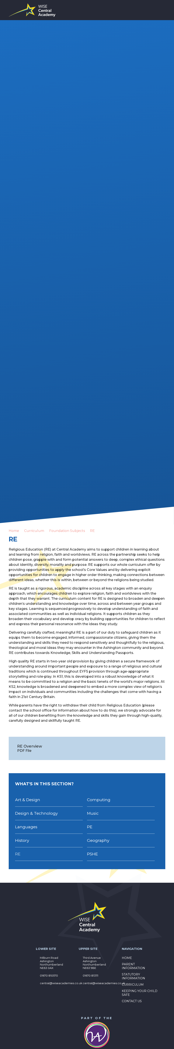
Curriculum (34, 531)
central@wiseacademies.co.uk (61, 983)
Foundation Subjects (67, 531)
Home (14, 531)
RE (92, 531)
